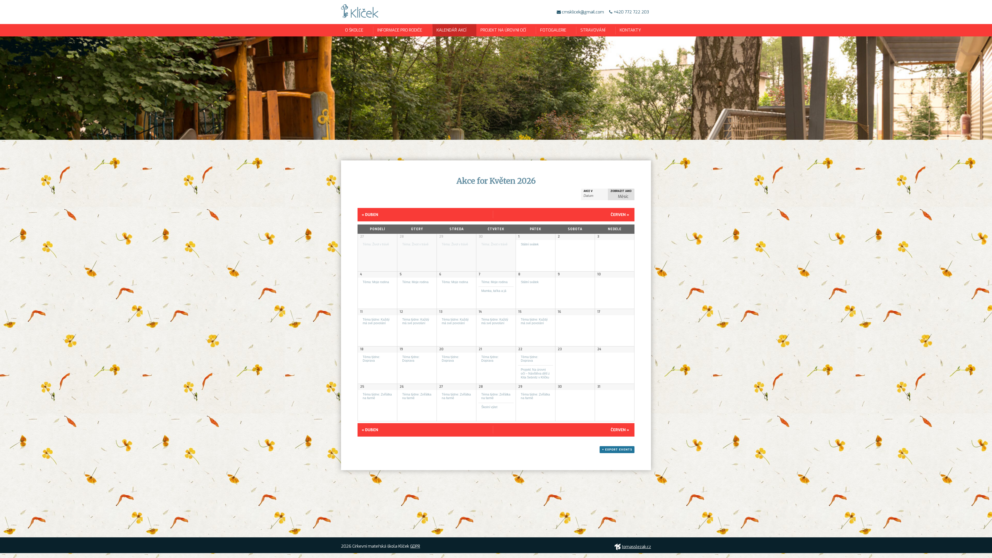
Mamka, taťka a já (493, 290)
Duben (370, 214)
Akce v (588, 191)
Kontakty (630, 30)
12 (401, 312)
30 (481, 237)
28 (402, 237)
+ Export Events (617, 450)
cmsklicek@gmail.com (582, 12)
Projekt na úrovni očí (503, 30)
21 (480, 349)
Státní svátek (530, 244)
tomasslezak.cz (636, 546)
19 (401, 349)
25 (362, 387)
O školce (354, 30)
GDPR (415, 546)
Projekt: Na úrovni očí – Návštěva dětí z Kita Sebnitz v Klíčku (535, 373)
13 (440, 312)
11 (361, 312)
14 (480, 312)
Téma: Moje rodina (376, 282)
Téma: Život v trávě (376, 244)
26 (402, 387)
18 (361, 349)
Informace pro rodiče (399, 30)
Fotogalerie (553, 30)
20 (441, 349)
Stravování (592, 30)
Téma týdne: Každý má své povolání (376, 321)
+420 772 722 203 (631, 12)
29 (441, 237)
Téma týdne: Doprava (371, 358)
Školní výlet (489, 407)
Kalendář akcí (451, 30)
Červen (620, 214)
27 (362, 237)
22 (520, 349)
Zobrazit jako (621, 191)
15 (520, 312)
